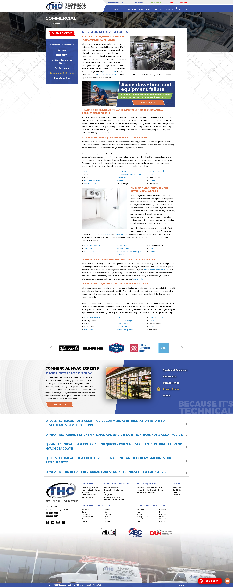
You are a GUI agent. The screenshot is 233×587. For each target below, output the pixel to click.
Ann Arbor (85, 510)
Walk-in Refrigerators (125, 330)
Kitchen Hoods (90, 183)
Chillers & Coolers (156, 317)
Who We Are (177, 488)
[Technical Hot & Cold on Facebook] (47, 522)
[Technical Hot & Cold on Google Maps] (63, 522)
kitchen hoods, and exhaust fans (156, 270)
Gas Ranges (121, 177)
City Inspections (87, 497)
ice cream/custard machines (108, 74)
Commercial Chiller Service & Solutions (150, 490)
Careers (175, 492)
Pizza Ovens (121, 180)
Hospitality (61, 55)
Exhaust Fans (122, 171)
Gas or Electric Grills (157, 171)
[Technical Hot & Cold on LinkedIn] (52, 522)
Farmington (86, 514)
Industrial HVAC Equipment (146, 492)
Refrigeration (62, 68)
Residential (113, 9)
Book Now (212, 581)
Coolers (152, 251)
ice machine (107, 234)
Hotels (166, 395)
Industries (107, 492)
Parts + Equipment (164, 9)
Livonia (84, 521)
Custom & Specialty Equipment (114, 499)
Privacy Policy (97, 585)
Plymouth (108, 514)
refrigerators (120, 234)
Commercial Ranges (92, 180)
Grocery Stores (171, 389)
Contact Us (60, 405)
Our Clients (177, 490)
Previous (51, 348)
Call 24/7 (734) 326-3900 (178, 2)
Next (182, 348)
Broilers (87, 171)
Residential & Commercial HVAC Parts (149, 488)
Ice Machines (122, 245)
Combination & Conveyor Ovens (129, 174)
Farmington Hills (87, 517)
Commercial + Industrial (137, 9)
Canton (84, 512)
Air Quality (85, 492)
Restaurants (169, 376)
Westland (108, 519)
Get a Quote (156, 2)
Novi (106, 512)
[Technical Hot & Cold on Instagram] (58, 522)
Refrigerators (89, 251)
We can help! (138, 279)
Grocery (62, 50)
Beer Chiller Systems (92, 245)
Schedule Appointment (117, 2)
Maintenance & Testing (89, 495)
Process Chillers (123, 248)
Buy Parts (139, 2)
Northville (108, 510)
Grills (119, 317)
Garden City (86, 519)
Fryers (151, 174)
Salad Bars (88, 248)
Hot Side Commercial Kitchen (62, 61)
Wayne (107, 517)
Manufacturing (62, 78)
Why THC (183, 9)
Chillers (152, 248)
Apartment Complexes (62, 45)
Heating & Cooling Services (91, 490)
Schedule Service (62, 33)
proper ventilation (109, 71)
